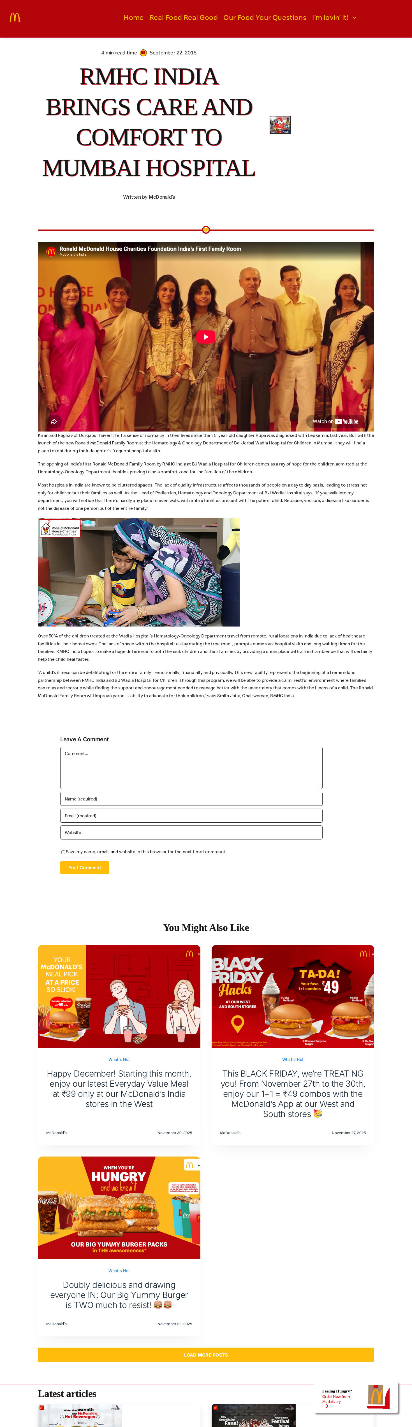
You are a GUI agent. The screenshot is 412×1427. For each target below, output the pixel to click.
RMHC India (68, 651)
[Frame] (15, 15)
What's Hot (119, 1059)
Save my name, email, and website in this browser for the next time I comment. (146, 851)
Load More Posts (206, 1355)
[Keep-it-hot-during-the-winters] (80, 1406)
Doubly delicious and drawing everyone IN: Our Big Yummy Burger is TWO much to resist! (119, 1295)
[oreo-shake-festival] (254, 1406)
